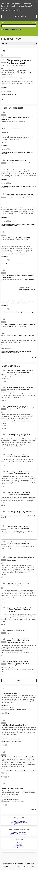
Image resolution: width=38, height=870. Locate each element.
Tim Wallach (10, 799)
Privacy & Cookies (19, 847)
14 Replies (6, 741)
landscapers (28, 351)
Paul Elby (10, 455)
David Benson (11, 511)
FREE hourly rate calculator (19, 834)
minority (28, 224)
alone (27, 186)
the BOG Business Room (19, 822)
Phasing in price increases (19, 832)
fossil (5, 94)
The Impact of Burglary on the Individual (16, 237)
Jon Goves (10, 630)
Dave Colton (11, 541)
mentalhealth (7, 186)
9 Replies (6, 709)
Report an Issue (8, 864)
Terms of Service (30, 864)
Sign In (34, 22)
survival (17, 352)
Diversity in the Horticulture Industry (20, 195)
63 (8, 776)
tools (10, 263)
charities (3, 225)
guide (20, 351)
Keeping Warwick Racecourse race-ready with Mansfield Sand (20, 558)
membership (29, 152)
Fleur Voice (15, 162)
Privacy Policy (19, 864)
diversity (6, 224)
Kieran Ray (10, 492)
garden (23, 312)
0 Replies (6, 773)
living (9, 94)
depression (22, 186)
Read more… (4, 87)
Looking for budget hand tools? (12, 788)
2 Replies (6, 801)
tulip (15, 94)
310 (8, 713)
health (17, 186)
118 (8, 805)
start (9, 352)
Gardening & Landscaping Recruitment (14, 725)
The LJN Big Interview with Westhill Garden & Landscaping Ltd (18, 276)
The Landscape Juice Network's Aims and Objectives (17, 118)
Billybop (10, 608)
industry (18, 224)
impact (24, 263)
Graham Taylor (12, 472)
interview (6, 312)
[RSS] (2, 99)
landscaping (17, 312)
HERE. (19, 10)
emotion (20, 263)
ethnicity (33, 224)
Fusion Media (11, 406)
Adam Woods (11, 387)
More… (19, 680)
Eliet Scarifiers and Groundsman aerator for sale (17, 757)
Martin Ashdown (11, 770)
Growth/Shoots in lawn (21, 372)
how (23, 351)
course (6, 351)
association (7, 152)
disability (23, 224)
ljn (26, 312)
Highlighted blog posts (12, 108)
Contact (19, 843)
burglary (6, 263)
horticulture (4, 187)
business (13, 152)
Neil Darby (10, 434)
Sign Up (4, 22)
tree (12, 94)
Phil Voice (9, 65)
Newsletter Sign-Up (19, 821)
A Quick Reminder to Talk (16, 160)
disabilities (15, 225)
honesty (18, 152)
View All (34, 357)
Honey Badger (12, 639)
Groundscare (19, 770)
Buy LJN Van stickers (19, 824)
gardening (9, 225)
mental (13, 186)
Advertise (19, 844)
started (13, 352)
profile (25, 630)
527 (8, 745)
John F (9, 526)
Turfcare (34, 770)
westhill (12, 312)
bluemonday (32, 186)
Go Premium (19, 845)
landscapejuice (31, 312)
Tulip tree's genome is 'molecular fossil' (19, 62)
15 (10, 348)
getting (16, 351)
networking (4, 153)
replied (18, 370)
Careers (18, 739)
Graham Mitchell (25, 608)
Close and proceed (19, 16)
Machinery (26, 770)
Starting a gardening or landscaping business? (18, 324)
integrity (23, 152)
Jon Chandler (11, 370)
